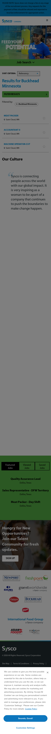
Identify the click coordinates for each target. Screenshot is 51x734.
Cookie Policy (31, 709)
